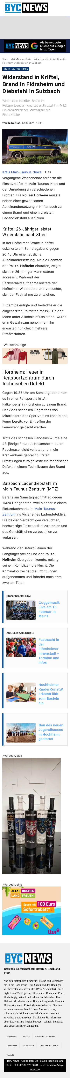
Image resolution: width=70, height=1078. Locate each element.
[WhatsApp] (44, 23)
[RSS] (26, 23)
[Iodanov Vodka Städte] (31, 873)
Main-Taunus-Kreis (21, 59)
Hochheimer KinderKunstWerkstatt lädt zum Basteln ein (50, 694)
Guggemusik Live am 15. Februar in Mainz (49, 609)
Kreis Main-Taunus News (21, 172)
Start (5, 59)
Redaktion (14, 123)
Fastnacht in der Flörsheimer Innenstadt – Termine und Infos (48, 651)
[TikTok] (35, 23)
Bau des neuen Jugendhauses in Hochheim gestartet (50, 732)
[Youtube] (54, 23)
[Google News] (7, 32)
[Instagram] (17, 23)
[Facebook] (7, 23)
